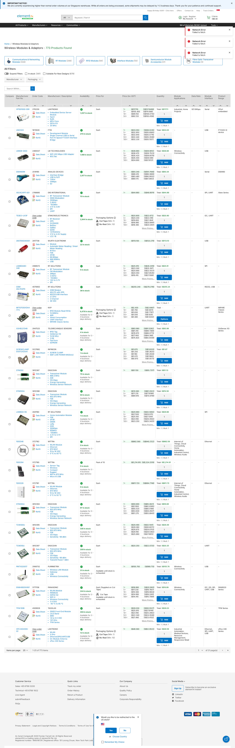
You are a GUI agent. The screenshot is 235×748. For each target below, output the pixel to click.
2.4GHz (53, 202)
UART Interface (56, 320)
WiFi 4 (52, 597)
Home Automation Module (61, 415)
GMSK (52, 422)
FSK (51, 253)
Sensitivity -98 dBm (58, 537)
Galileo (53, 227)
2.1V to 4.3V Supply (58, 234)
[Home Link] (25, 17)
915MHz (53, 430)
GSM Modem (55, 290)
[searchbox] (107, 17)
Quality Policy (126, 690)
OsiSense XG (55, 334)
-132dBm (53, 278)
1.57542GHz (55, 232)
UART (52, 211)
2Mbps (53, 273)
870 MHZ (54, 449)
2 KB (52, 338)
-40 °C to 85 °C (56, 604)
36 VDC (53, 301)
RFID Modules (92, 61)
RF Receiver (55, 219)
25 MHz (53, 125)
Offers (179, 11)
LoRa (52, 424)
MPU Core (54, 121)
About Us (124, 686)
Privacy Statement (22, 726)
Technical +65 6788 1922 (26, 690)
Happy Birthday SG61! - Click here (160, 11)
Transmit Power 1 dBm (59, 560)
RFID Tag (53, 332)
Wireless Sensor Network (61, 384)
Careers (123, 695)
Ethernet (53, 447)
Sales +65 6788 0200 (25, 686)
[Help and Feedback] (226, 739)
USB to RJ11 (55, 177)
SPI (51, 209)
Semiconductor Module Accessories (161, 60)
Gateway (53, 572)
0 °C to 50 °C (55, 453)
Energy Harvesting (58, 382)
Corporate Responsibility (130, 699)
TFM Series (55, 622)
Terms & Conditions (67, 726)
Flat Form (54, 340)
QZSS (52, 230)
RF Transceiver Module (59, 196)
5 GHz (52, 634)
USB (52, 261)
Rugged (53, 472)
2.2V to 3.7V (55, 435)
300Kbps (54, 428)
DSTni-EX (54, 123)
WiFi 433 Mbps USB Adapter (62, 154)
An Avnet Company (23, 736)
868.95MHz (55, 259)
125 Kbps (54, 380)
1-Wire (52, 179)
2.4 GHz (53, 601)
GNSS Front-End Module (60, 611)
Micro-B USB (55, 476)
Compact (53, 470)
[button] (21, 25)
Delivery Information (76, 699)
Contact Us (189, 11)
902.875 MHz (55, 396)
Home (7, 44)
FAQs (17, 703)
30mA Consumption (58, 317)
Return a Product (75, 695)
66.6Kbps (54, 257)
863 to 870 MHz (57, 474)
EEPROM (53, 343)
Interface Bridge (57, 175)
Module (53, 244)
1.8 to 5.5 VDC (56, 618)
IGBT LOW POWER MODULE (62, 355)
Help (198, 11)
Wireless (53, 468)
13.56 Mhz (54, 336)
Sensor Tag (54, 465)
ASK (51, 378)
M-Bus (53, 250)
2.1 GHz (53, 296)
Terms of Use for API (86, 726)
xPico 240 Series (57, 641)
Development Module (59, 133)
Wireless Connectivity (59, 576)
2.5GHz (53, 276)
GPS (51, 221)
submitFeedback (22, 699)
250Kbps (54, 200)
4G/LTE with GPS (57, 292)
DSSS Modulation (57, 198)
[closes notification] (231, 3)
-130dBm (53, 433)
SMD (52, 616)
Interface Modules (125, 61)
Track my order (74, 686)
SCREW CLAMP (56, 352)
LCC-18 (53, 236)
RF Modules (61, 61)
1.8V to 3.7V (55, 280)
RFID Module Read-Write (60, 311)
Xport (52, 117)
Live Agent (20, 695)
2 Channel (54, 299)
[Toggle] (6, 74)
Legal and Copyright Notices (44, 726)
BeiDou (53, 225)
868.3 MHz (54, 376)
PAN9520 (54, 593)
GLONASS (54, 223)
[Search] (145, 17)
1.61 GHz (53, 620)
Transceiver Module (58, 373)
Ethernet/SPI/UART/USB (60, 637)
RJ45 (52, 119)
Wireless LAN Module (59, 570)
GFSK (52, 255)
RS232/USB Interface (59, 294)
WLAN (52, 632)
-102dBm (53, 204)
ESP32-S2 (54, 595)
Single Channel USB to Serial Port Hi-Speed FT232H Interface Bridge (63, 137)
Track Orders (208, 11)
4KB (51, 315)
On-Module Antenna (58, 639)
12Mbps (53, 181)
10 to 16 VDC (55, 451)
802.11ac (53, 156)
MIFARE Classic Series (59, 322)
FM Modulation (56, 271)
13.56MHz (54, 313)
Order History (73, 690)
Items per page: (14, 650)
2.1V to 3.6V (55, 207)
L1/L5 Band (54, 614)
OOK (52, 426)
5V (51, 184)
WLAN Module (56, 445)
